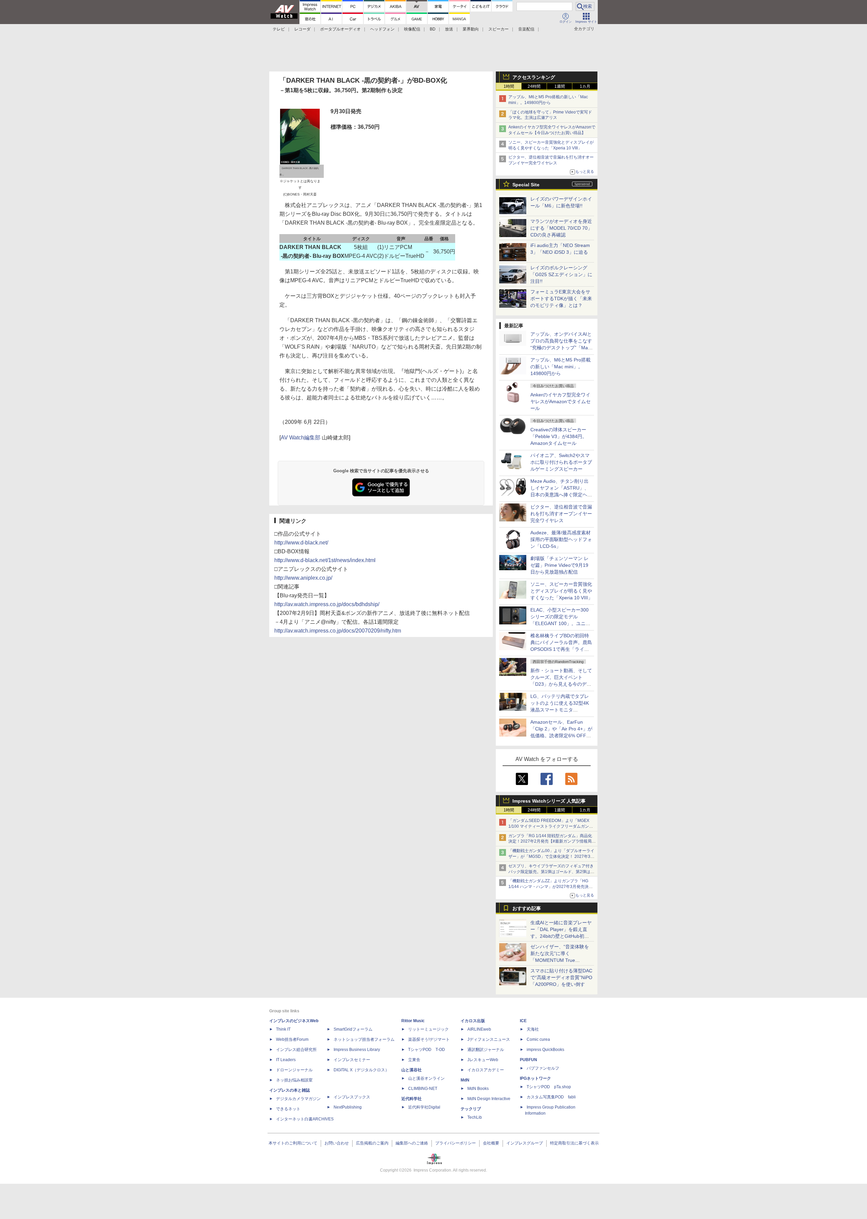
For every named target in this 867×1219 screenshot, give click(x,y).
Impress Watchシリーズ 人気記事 (549, 801)
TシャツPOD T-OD (426, 1049)
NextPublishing (348, 1107)
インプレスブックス (352, 1097)
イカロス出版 (473, 1020)
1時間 (509, 86)
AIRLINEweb (479, 1029)
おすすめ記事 (526, 908)
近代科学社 (411, 1098)
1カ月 (585, 86)
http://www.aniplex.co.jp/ (303, 578)
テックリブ (471, 1109)
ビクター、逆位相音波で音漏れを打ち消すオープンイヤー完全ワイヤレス (561, 513)
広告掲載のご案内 (372, 1143)
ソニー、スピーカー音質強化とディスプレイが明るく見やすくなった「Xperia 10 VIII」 (561, 590)
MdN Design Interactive (488, 1098)
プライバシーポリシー (455, 1143)
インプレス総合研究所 (296, 1049)
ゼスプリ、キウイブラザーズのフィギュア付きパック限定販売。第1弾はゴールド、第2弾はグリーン (551, 872)
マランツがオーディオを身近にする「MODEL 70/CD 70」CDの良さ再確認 (561, 228)
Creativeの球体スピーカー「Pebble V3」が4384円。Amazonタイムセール (558, 436)
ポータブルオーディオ (340, 29)
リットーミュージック (428, 1029)
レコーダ (302, 29)
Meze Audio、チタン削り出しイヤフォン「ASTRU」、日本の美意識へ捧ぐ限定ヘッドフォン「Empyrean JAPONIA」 (561, 494)
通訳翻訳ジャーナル (485, 1049)
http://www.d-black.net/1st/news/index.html (325, 560)
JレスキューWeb (482, 1059)
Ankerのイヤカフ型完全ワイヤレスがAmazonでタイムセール (560, 401)
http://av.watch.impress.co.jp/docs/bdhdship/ (326, 604)
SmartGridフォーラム (353, 1029)
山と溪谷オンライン (426, 1078)
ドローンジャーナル (294, 1070)
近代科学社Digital (424, 1107)
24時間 (534, 86)
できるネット (288, 1109)
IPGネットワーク (535, 1078)
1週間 (559, 86)
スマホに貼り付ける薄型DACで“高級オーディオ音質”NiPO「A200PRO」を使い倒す (561, 977)
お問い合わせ (336, 1143)
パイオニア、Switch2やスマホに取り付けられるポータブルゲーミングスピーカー (561, 462)
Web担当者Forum (292, 1039)
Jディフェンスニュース (488, 1039)
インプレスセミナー (352, 1059)
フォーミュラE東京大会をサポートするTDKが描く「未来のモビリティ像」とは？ (561, 298)
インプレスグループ (524, 1143)
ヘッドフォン (382, 29)
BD (433, 29)
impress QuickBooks (545, 1049)
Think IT (283, 1029)
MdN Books (478, 1088)
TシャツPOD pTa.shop (549, 1086)
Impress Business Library (357, 1049)
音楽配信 (526, 29)
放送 (449, 29)
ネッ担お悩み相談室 (294, 1080)
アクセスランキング (533, 77)
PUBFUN (528, 1059)
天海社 (533, 1029)
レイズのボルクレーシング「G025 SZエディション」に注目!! (561, 274)
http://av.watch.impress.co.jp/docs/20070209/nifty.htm (337, 631)
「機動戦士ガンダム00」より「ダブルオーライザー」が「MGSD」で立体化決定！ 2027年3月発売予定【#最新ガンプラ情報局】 (551, 856)
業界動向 (471, 29)
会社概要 (491, 1143)
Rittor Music (413, 1020)
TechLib (474, 1117)
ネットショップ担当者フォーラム (364, 1039)
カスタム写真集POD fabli (551, 1097)
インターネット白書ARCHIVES (305, 1119)
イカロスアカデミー (485, 1070)
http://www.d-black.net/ (301, 542)
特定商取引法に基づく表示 (574, 1143)
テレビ (279, 29)
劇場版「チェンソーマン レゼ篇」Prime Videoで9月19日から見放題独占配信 (559, 565)
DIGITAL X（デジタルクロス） (361, 1070)
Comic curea (538, 1039)
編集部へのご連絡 (412, 1143)
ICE (523, 1020)
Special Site (526, 184)
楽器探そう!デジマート (429, 1039)
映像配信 (412, 29)
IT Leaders (286, 1059)
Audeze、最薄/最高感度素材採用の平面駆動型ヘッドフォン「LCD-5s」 (561, 539)
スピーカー (498, 29)
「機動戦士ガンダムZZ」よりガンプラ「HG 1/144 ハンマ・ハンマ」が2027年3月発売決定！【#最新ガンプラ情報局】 (548, 887)
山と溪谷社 (411, 1070)
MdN (465, 1080)
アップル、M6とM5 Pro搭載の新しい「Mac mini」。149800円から (560, 366)
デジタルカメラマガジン (298, 1098)
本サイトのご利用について (293, 1143)
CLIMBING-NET (422, 1088)
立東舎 (414, 1059)
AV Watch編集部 (300, 437)
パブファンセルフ (543, 1068)
